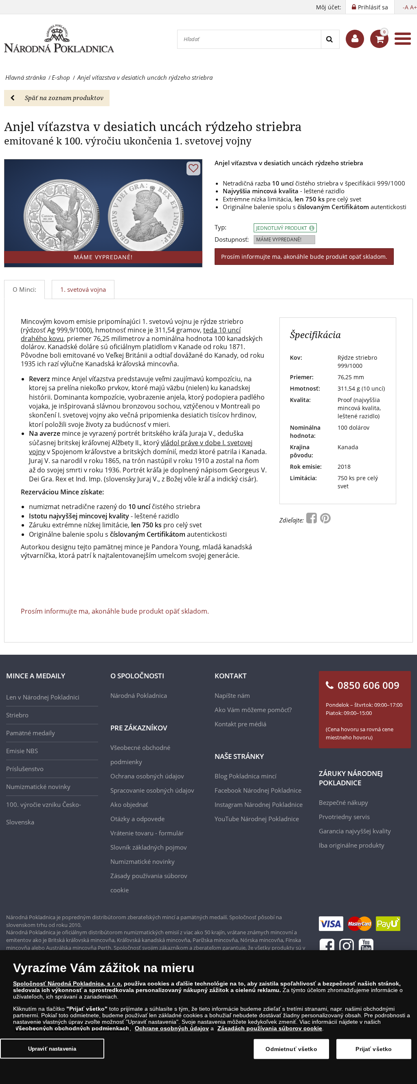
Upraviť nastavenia (52, 1048)
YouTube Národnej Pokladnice (257, 819)
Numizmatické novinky (38, 786)
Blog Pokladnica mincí (246, 776)
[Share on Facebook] (312, 520)
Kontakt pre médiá (240, 724)
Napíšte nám (232, 695)
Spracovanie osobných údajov (152, 790)
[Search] (330, 39)
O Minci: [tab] (24, 289)
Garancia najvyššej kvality (355, 831)
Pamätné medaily (30, 733)
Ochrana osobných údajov (147, 776)
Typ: (220, 227)
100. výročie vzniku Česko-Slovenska (43, 813)
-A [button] (405, 7)
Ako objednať (129, 804)
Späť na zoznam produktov (64, 98)
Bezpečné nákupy (343, 802)
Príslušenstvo (25, 769)
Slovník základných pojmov (148, 847)
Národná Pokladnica (138, 695)
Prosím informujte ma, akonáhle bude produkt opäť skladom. (304, 256)
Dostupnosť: (232, 239)
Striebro (17, 715)
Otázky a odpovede (137, 819)
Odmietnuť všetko (291, 1049)
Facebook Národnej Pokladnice (258, 790)
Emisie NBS (22, 751)
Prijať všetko (374, 1049)
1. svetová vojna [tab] (83, 289)
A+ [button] (413, 7)
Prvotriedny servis (344, 817)
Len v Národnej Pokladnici (42, 697)
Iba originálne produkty (351, 845)
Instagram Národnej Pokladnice (259, 804)
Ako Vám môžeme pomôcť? (253, 710)
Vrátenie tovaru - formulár (147, 833)
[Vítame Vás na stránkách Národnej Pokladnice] (355, 39)
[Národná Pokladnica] (59, 39)
